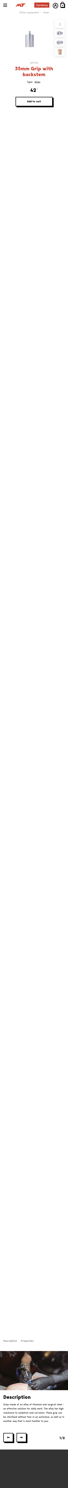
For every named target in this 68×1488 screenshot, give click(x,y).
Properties (27, 1340)
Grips (37, 81)
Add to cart (34, 101)
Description (10, 1340)
